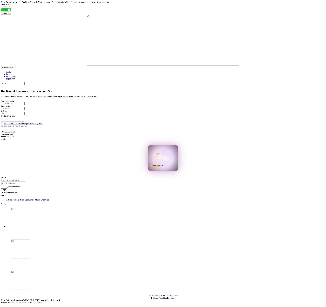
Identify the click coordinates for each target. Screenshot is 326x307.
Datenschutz (11, 76)
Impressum (10, 79)
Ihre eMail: (5, 106)
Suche (8, 72)
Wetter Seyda (160, 150)
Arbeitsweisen (12, 200)
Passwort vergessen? (10, 193)
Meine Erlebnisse (42, 200)
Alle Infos (166, 165)
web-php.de (37, 302)
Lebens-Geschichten (26, 200)
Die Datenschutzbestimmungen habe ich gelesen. (23, 123)
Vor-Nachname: (7, 101)
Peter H (162, 298)
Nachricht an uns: (8, 116)
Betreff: (4, 111)
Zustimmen (6, 13)
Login (8, 74)
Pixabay (171, 298)
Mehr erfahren (6, 4)
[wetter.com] (156, 166)
